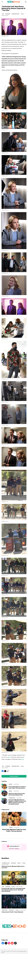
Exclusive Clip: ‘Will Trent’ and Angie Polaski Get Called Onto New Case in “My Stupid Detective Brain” (13, 890)
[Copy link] (8, 771)
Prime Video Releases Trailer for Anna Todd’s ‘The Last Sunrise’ (17, 787)
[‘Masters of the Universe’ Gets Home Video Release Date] (4, 793)
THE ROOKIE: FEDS (15, 13)
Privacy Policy (20, 951)
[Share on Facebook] (2, 771)
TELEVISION (7, 13)
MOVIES (10, 784)
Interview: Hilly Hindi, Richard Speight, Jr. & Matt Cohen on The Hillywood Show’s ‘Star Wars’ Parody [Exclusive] (17, 802)
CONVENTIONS (12, 797)
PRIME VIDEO (4, 910)
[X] (6, 943)
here (22, 759)
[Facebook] (3, 943)
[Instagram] (9, 943)
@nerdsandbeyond (14, 846)
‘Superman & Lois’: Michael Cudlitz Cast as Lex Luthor (13, 867)
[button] (2, 2)
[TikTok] (15, 943)
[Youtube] (12, 943)
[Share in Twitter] (5, 771)
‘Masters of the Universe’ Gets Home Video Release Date (16, 794)
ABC (3, 13)
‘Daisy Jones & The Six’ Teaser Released (12, 912)
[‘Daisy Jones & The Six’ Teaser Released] (14, 901)
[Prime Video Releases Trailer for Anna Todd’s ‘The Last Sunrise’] (4, 786)
